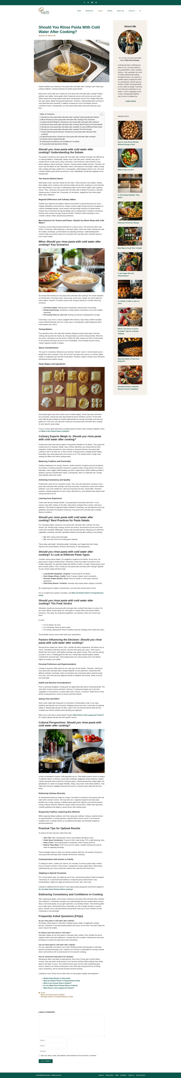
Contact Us (131, 1075)
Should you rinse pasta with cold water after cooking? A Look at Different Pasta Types (71, 127)
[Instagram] (88, 2)
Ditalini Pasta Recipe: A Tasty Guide (56, 978)
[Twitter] (96, 2)
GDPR (117, 1075)
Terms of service (140, 1075)
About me (120, 11)
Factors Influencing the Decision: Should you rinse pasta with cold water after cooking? (68, 133)
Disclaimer (123, 1075)
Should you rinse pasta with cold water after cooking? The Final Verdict (66, 129)
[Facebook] (84, 2)
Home (79, 11)
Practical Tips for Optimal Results (53, 139)
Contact (132, 11)
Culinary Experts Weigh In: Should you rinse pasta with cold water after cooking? (70, 122)
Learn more (131, 101)
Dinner (109, 11)
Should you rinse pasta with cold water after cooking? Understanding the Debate (70, 117)
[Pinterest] (92, 2)
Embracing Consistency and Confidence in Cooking (60, 141)
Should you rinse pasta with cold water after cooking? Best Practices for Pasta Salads (71, 124)
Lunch (100, 11)
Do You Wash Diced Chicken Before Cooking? (56, 889)
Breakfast (89, 11)
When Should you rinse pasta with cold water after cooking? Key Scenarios (68, 119)
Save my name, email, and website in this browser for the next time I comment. (69, 1055)
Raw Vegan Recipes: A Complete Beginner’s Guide (57, 996)
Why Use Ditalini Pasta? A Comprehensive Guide (61, 981)
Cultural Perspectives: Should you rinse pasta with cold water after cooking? (68, 136)
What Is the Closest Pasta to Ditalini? (55, 431)
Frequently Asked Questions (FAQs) (55, 144)
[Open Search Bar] (140, 11)
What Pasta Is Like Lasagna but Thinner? (88, 715)
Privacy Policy (109, 1075)
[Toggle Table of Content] (100, 114)
